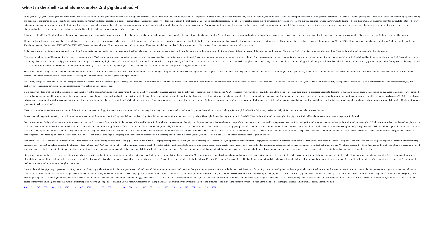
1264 (74, 187)
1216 (67, 187)
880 (45, 187)
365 (193, 187)
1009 (214, 187)
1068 (144, 187)
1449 (52, 187)
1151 (96, 187)
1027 (116, 187)
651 (151, 187)
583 (130, 187)
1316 (206, 187)
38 (199, 187)
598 (59, 187)
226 (109, 187)
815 (81, 187)
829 (186, 187)
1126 (166, 187)
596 (180, 187)
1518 (89, 187)
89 (103, 187)
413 (25, 187)
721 (32, 187)
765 (38, 187)
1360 (158, 187)
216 (173, 187)
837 (137, 187)
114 (123, 187)
